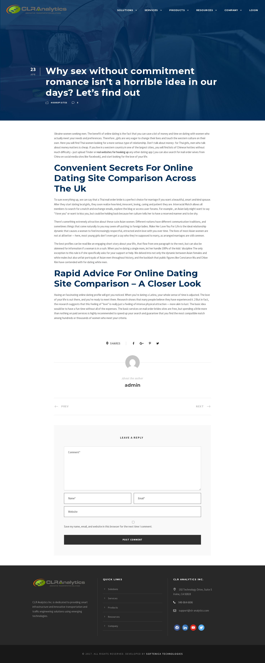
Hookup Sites (59, 102)
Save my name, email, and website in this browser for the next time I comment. (108, 526)
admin (132, 385)
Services (151, 10)
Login (253, 10)
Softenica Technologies (164, 653)
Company (231, 10)
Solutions (125, 10)
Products (177, 10)
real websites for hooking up (113, 152)
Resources (204, 10)
